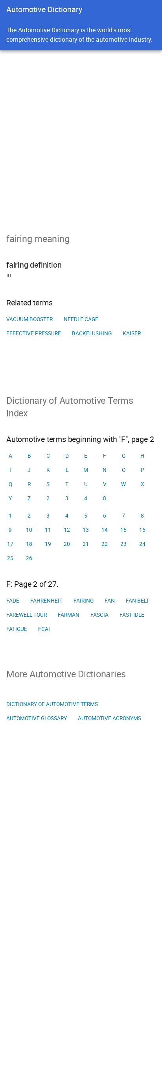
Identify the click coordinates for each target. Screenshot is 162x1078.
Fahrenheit (46, 600)
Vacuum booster (29, 319)
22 (104, 543)
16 (142, 529)
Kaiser (132, 333)
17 (10, 543)
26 (29, 558)
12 (67, 529)
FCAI (44, 628)
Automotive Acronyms (109, 718)
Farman (68, 614)
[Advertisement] (81, 135)
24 (142, 543)
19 (48, 543)
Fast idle (132, 614)
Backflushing (92, 333)
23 (123, 543)
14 (104, 529)
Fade (12, 600)
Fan (110, 600)
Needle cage (81, 319)
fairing (84, 600)
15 (123, 529)
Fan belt (137, 600)
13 (86, 529)
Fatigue (16, 628)
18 (29, 543)
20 (67, 543)
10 (29, 529)
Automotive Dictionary (44, 9)
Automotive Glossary (36, 718)
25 (10, 558)
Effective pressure (33, 333)
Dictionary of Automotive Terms (52, 704)
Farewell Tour (26, 614)
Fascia (99, 614)
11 (48, 529)
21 (86, 543)
